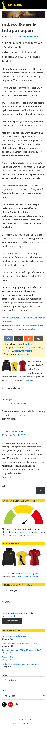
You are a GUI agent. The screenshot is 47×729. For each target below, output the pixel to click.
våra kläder (26, 380)
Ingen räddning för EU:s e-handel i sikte (19, 643)
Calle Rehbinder (9, 431)
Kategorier (7, 675)
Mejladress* (7, 601)
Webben (16, 350)
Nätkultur (16, 347)
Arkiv (4, 690)
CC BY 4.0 (19, 719)
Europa (31, 344)
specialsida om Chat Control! (21, 535)
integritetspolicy (9, 616)
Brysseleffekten (9, 657)
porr (28, 354)
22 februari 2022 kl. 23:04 (14, 435)
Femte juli (15, 5)
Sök (3, 485)
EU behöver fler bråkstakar (14, 636)
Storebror (7, 350)
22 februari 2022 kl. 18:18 (14, 403)
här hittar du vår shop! (28, 576)
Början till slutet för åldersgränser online (20, 664)
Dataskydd (22, 344)
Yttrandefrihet (27, 350)
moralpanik (20, 354)
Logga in (27, 719)
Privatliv (25, 347)
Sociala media (36, 347)
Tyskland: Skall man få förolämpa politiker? (21, 650)
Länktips (7, 347)
